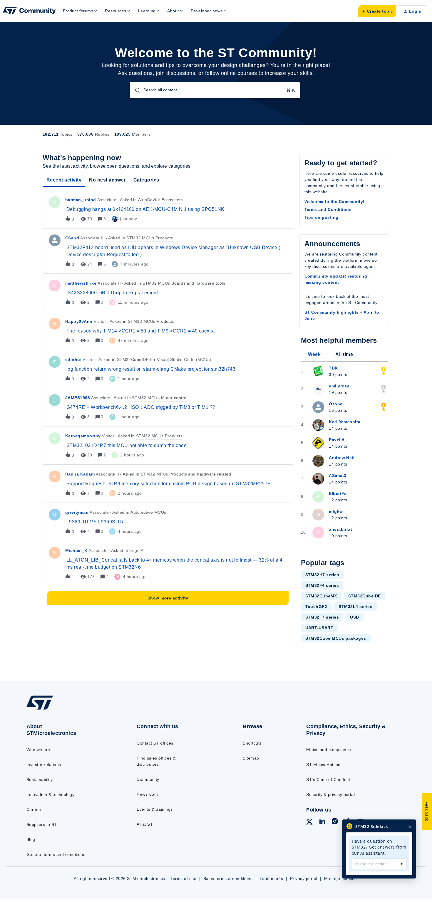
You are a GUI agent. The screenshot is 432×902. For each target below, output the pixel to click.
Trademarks (271, 878)
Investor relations (43, 764)
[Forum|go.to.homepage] (29, 11)
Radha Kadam (80, 474)
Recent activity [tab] (63, 179)
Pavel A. (337, 439)
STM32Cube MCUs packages (335, 638)
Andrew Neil (341, 457)
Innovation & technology (50, 794)
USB (354, 617)
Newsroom (147, 794)
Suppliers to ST (41, 824)
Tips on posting (321, 217)
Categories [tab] (146, 179)
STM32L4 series (355, 606)
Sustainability (39, 779)
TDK (333, 368)
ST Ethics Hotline (323, 764)
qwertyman (76, 512)
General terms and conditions (55, 854)
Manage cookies (340, 878)
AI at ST (145, 824)
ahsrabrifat (340, 529)
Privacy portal (303, 878)
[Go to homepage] (69, 709)
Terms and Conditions (328, 209)
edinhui (73, 359)
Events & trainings (155, 809)
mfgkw (336, 511)
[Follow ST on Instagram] (334, 822)
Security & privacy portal (330, 794)
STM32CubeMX (321, 596)
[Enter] (135, 90)
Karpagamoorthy (83, 436)
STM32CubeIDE (364, 596)
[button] (377, 11)
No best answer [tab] (107, 179)
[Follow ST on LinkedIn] (322, 822)
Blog (30, 839)
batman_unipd (80, 199)
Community (148, 779)
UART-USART (319, 627)
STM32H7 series (322, 574)
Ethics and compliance (328, 749)
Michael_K (76, 550)
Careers (34, 809)
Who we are (38, 749)
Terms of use (183, 878)
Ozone (335, 404)
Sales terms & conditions (228, 878)
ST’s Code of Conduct (328, 779)
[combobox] (215, 90)
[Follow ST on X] (309, 823)
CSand (72, 238)
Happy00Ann (79, 321)
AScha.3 (337, 475)
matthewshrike (80, 283)
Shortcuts (252, 743)
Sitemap (251, 758)
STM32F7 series (322, 617)
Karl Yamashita (345, 421)
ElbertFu (338, 493)
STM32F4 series (322, 585)
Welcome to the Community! (334, 201)
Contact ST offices (155, 743)
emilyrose (339, 386)
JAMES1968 (77, 397)
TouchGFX (316, 606)
